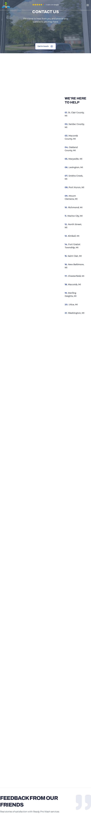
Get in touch (43, 46)
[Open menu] (87, 5)
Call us (79, 5)
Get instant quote (60, 5)
